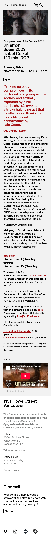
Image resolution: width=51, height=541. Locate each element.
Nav (46, 5)
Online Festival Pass (15, 337)
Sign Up (9, 511)
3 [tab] (13, 391)
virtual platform (38, 275)
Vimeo (5, 531)
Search (41, 5)
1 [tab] (7, 391)
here (40, 309)
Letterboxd (26, 531)
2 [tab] (10, 391)
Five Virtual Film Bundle (17, 330)
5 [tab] (18, 391)
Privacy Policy (11, 469)
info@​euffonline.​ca (28, 316)
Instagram (15, 531)
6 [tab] (21, 391)
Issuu (35, 531)
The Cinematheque (14, 4)
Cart (36, 5)
